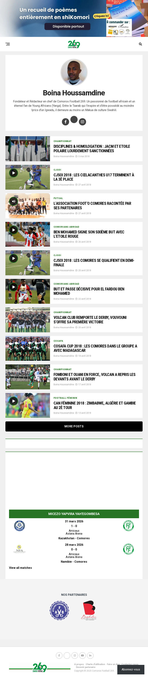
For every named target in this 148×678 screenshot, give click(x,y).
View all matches (20, 567)
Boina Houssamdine (64, 156)
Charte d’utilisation (95, 664)
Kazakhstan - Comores (74, 538)
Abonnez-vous (131, 669)
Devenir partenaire (85, 667)
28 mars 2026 (74, 544)
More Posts (74, 426)
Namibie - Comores (74, 561)
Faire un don (113, 664)
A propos (79, 664)
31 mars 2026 (74, 521)
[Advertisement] (74, 482)
